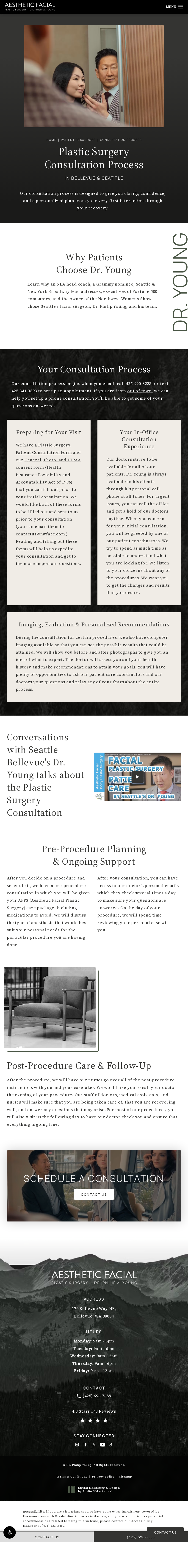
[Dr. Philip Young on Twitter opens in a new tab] (94, 1445)
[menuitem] (77, 1445)
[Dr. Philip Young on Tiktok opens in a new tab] (111, 1445)
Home (51, 140)
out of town (139, 391)
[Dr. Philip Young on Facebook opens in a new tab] (86, 1445)
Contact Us (94, 1194)
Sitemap (125, 1476)
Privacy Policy (103, 1476)
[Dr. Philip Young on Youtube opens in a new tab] (103, 1445)
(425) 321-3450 (53, 1526)
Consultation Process (121, 140)
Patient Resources (78, 140)
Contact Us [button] (165, 1532)
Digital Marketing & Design (99, 1489)
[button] (9, 1532)
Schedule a (94, 1178)
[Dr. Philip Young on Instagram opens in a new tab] (77, 1445)
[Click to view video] (137, 777)
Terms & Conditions (71, 1476)
